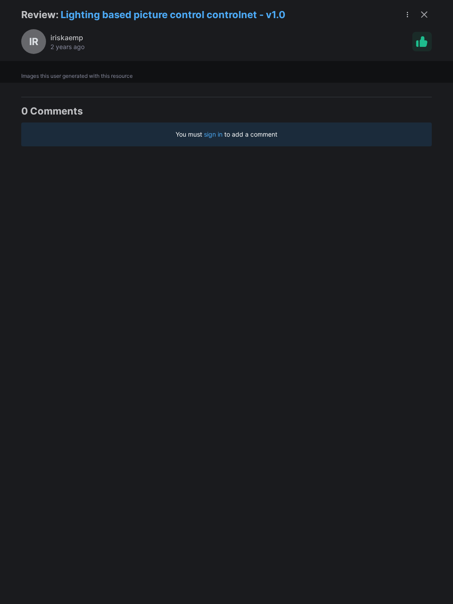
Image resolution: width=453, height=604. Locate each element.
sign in (213, 134)
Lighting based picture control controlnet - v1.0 (173, 14)
